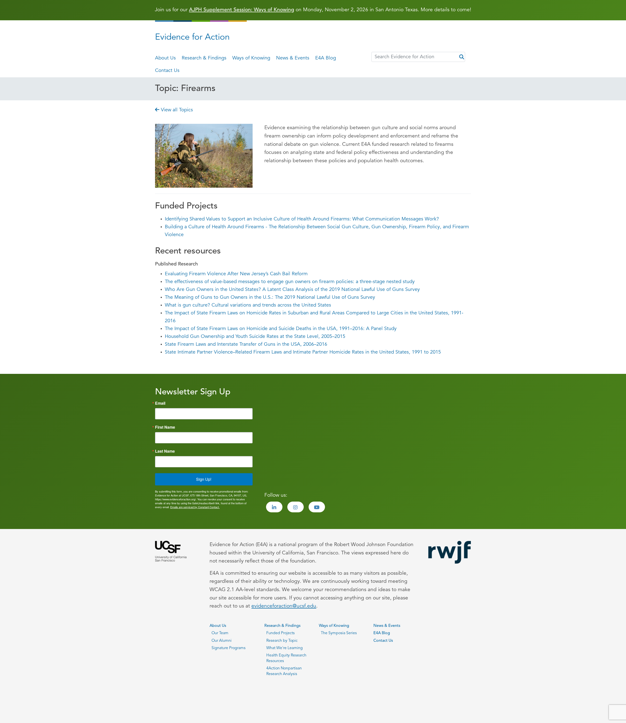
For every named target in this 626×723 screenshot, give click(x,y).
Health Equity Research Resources (286, 658)
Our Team (220, 633)
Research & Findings (204, 58)
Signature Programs (229, 648)
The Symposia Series (339, 633)
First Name (165, 427)
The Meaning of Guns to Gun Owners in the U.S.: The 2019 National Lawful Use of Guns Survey (270, 297)
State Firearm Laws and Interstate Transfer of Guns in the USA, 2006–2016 (246, 344)
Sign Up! (203, 479)
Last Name (165, 451)
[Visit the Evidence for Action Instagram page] (295, 507)
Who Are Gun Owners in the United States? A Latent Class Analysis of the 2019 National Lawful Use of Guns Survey (292, 289)
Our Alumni (222, 641)
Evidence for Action (192, 37)
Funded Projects (280, 633)
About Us (165, 58)
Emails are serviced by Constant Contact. (195, 507)
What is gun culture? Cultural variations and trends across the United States (248, 305)
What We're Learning (284, 648)
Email (160, 403)
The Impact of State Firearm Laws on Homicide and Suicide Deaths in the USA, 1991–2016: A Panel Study (281, 328)
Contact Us (167, 70)
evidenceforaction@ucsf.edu (283, 606)
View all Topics (176, 110)
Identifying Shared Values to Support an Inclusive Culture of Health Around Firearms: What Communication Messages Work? (302, 219)
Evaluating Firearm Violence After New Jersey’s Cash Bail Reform (236, 274)
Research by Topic (282, 641)
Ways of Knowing (251, 58)
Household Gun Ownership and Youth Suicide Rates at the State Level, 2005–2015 (255, 336)
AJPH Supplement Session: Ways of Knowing (241, 9)
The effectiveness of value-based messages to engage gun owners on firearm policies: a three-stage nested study (290, 281)
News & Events (292, 58)
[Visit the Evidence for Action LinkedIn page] (274, 507)
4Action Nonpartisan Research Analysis (284, 671)
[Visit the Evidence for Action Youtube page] (317, 507)
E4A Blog (325, 58)
